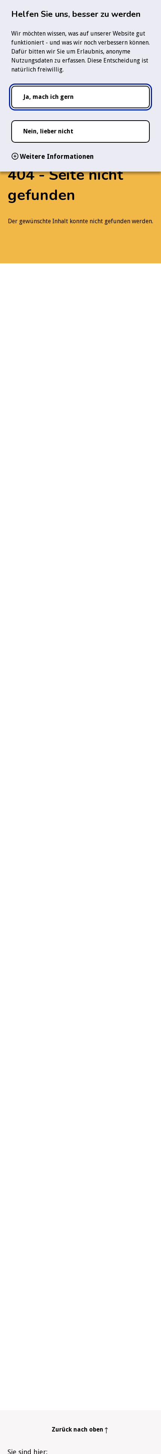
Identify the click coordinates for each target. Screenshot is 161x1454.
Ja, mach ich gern (48, 96)
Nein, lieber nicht (48, 131)
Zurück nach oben (77, 1429)
